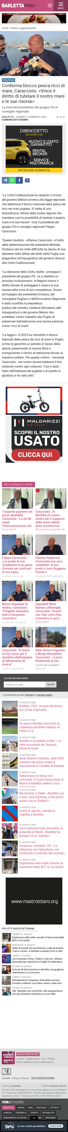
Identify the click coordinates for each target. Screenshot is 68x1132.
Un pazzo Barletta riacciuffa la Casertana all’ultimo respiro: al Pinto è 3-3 (39, 727)
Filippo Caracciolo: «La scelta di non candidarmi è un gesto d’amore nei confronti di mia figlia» (17, 565)
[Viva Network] (13, 1102)
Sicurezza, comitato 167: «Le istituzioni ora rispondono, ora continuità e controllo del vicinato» (42, 849)
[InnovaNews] (6, 1074)
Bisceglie (41, 1107)
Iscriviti (50, 684)
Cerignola (21, 1113)
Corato (34, 1113)
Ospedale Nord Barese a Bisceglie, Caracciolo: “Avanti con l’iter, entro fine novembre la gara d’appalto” (48, 613)
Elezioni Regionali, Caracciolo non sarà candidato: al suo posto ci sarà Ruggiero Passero (51, 565)
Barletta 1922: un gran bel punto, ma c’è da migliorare (41, 708)
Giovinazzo (48, 1113)
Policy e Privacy (20, 1078)
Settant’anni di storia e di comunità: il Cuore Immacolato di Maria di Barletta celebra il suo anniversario (41, 781)
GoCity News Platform (43, 1078)
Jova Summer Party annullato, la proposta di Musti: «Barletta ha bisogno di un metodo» (41, 832)
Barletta (8, 1107)
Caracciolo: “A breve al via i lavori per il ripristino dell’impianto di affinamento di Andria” (17, 657)
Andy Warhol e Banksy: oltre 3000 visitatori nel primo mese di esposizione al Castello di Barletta (41, 762)
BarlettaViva (21, 5)
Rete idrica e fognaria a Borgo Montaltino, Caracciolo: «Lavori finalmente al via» (50, 655)
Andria (21, 1107)
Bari (30, 1107)
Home (5, 28)
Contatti (6, 1078)
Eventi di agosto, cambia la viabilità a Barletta (37, 812)
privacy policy (45, 695)
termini (29, 695)
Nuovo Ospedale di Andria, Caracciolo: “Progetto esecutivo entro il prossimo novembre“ (15, 611)
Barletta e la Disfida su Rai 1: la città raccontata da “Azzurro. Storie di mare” (40, 744)
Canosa (7, 1113)
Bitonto (54, 1107)
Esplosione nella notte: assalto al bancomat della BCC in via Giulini (41, 865)
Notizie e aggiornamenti (23, 28)
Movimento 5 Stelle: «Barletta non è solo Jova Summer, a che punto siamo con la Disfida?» (41, 797)
